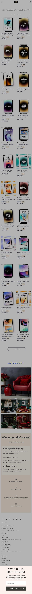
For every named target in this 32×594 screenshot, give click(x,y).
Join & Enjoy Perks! (16, 588)
